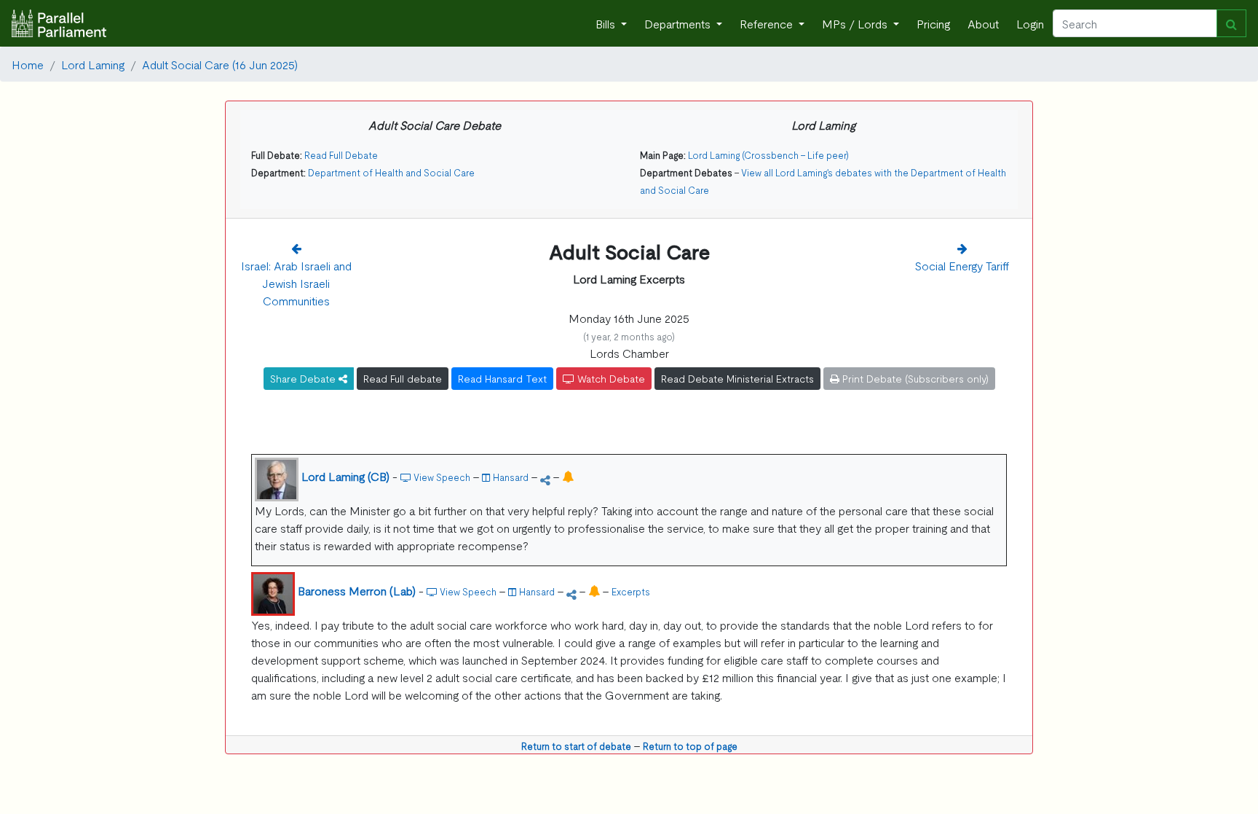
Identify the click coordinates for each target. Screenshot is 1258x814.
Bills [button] (607, 23)
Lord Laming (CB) (345, 476)
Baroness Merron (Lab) (357, 590)
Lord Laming (92, 64)
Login (1030, 23)
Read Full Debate (341, 155)
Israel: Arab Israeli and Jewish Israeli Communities (296, 282)
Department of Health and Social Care (391, 172)
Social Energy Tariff (962, 265)
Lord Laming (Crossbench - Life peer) (768, 155)
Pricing (933, 23)
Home (28, 64)
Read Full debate (402, 378)
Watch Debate (609, 378)
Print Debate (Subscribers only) (914, 378)
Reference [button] (768, 23)
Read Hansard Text (502, 378)
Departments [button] (678, 23)
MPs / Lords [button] (856, 23)
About (983, 23)
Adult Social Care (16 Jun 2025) (220, 64)
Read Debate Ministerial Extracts (737, 378)
